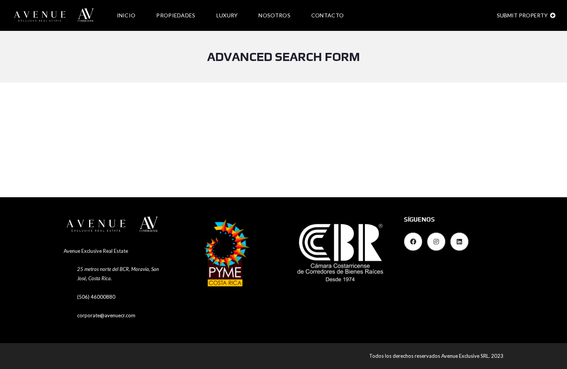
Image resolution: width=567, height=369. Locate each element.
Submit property (523, 15)
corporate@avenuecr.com (106, 315)
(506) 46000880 (96, 297)
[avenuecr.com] (55, 15)
